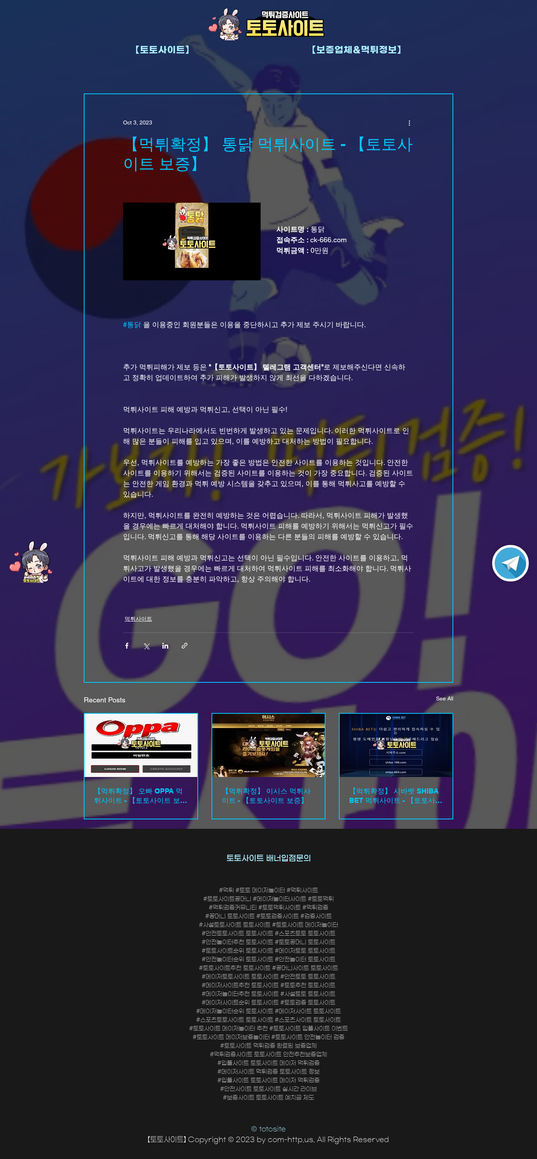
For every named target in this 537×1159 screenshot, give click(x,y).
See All (444, 698)
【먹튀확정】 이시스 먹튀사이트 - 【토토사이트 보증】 (266, 795)
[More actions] (409, 122)
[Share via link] (184, 645)
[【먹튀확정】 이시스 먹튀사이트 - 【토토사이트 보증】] (268, 745)
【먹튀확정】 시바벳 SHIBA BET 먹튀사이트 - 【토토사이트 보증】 (395, 796)
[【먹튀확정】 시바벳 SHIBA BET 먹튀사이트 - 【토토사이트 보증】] (396, 745)
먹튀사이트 (138, 619)
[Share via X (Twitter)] (146, 645)
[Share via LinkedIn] (165, 645)
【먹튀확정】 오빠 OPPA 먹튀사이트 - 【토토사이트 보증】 (138, 796)
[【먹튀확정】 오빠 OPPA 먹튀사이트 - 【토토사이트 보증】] (141, 745)
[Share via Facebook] (127, 645)
